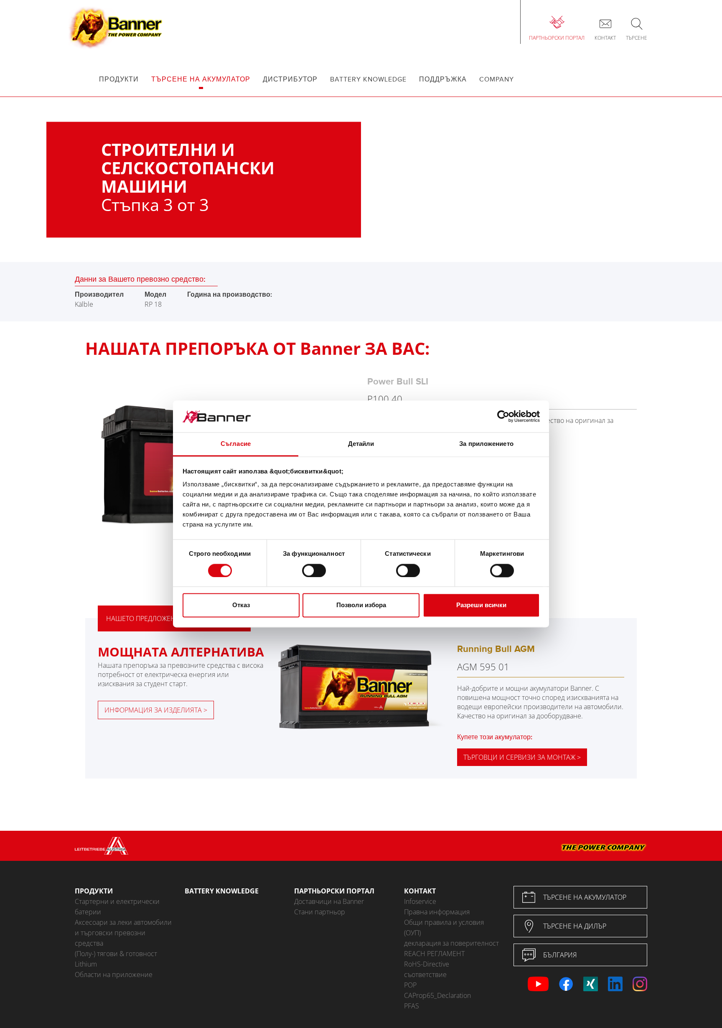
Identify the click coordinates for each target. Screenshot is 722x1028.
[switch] (314, 571)
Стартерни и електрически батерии (117, 906)
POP (410, 985)
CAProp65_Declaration (437, 995)
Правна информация (437, 911)
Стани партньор (319, 911)
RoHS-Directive (426, 964)
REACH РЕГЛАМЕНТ (434, 953)
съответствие (425, 974)
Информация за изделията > (155, 710)
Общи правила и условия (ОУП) (444, 927)
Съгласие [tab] (236, 444)
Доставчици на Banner (329, 901)
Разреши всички (481, 605)
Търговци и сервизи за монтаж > (522, 757)
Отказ (241, 605)
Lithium (86, 964)
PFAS (411, 1005)
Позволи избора (361, 605)
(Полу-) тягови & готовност (116, 953)
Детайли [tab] (361, 444)
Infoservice (420, 901)
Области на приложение (114, 974)
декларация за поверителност (451, 943)
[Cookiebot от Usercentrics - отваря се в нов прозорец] (503, 416)
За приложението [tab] (486, 444)
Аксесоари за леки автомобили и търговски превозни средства (123, 933)
